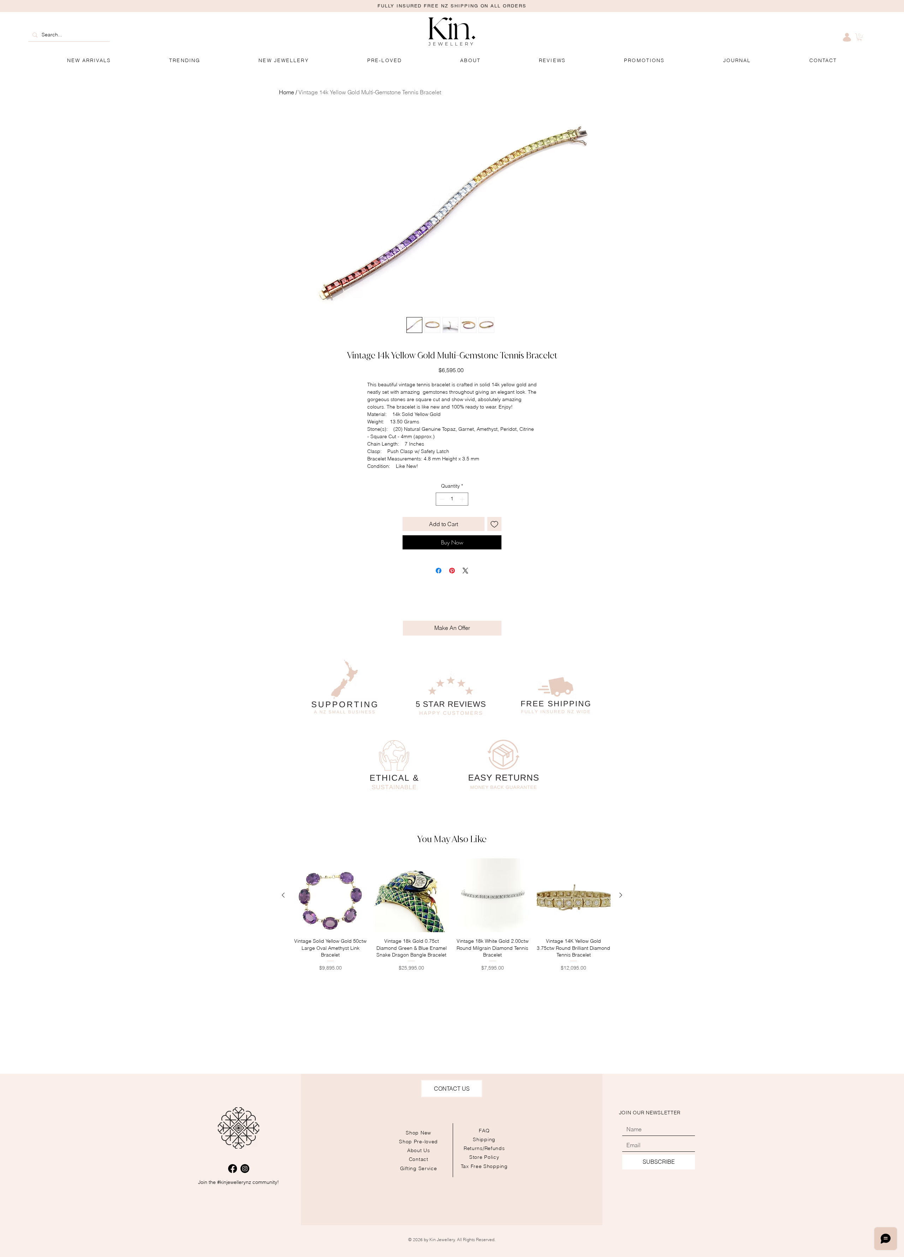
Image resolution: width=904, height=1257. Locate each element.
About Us (418, 1150)
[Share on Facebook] (438, 570)
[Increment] (462, 499)
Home (286, 92)
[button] (644, 60)
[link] (859, 37)
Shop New (418, 1133)
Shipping (484, 1139)
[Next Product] (621, 895)
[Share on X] (465, 570)
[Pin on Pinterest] (452, 570)
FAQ (484, 1130)
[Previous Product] (283, 895)
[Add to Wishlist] (494, 524)
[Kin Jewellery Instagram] (244, 1168)
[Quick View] (330, 895)
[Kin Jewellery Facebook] (232, 1168)
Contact (418, 1159)
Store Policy (484, 1157)
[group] (452, 918)
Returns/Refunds (484, 1148)
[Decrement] (441, 499)
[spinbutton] (452, 499)
